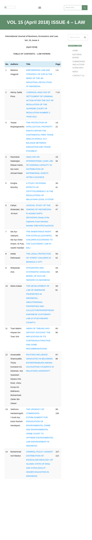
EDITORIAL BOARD (77, 56)
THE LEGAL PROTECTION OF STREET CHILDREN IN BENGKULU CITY (38, 258)
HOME (75, 51)
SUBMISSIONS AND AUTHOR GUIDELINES (78, 65)
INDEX (75, 72)
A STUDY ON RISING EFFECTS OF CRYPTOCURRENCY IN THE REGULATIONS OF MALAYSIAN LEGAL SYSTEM (39, 191)
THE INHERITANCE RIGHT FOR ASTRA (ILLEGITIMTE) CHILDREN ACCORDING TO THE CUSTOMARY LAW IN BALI (39, 239)
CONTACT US (78, 76)
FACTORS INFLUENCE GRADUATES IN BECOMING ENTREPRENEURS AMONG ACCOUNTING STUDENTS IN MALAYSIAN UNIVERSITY (40, 363)
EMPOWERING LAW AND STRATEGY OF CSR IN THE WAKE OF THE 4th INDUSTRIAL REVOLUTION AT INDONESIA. (39, 78)
